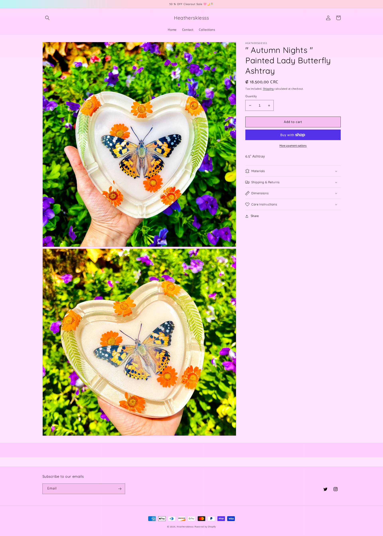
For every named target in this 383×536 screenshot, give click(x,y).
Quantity (251, 96)
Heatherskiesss (185, 527)
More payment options (293, 146)
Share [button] (255, 216)
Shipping (268, 89)
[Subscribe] (120, 488)
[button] (47, 18)
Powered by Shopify (205, 527)
